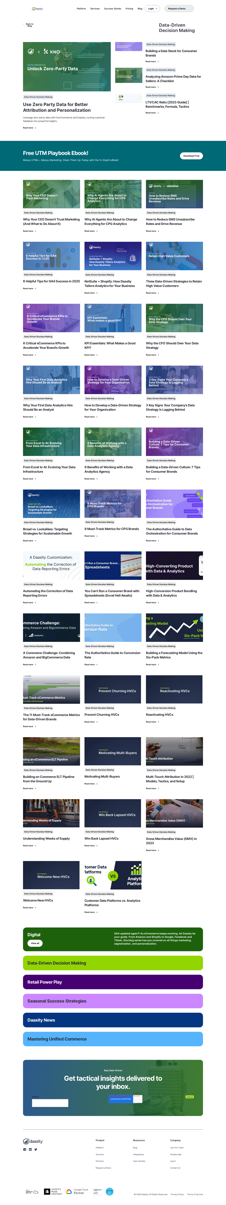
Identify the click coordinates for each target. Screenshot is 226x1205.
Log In (173, 1161)
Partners (100, 1161)
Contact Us (175, 1168)
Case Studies (139, 1161)
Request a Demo (103, 1168)
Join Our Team (177, 1147)
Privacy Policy (177, 1194)
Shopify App (175, 1154)
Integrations (138, 1154)
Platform (100, 1147)
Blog (135, 1147)
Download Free (191, 155)
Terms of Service (195, 1194)
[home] (37, 8)
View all (35, 943)
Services (100, 1154)
